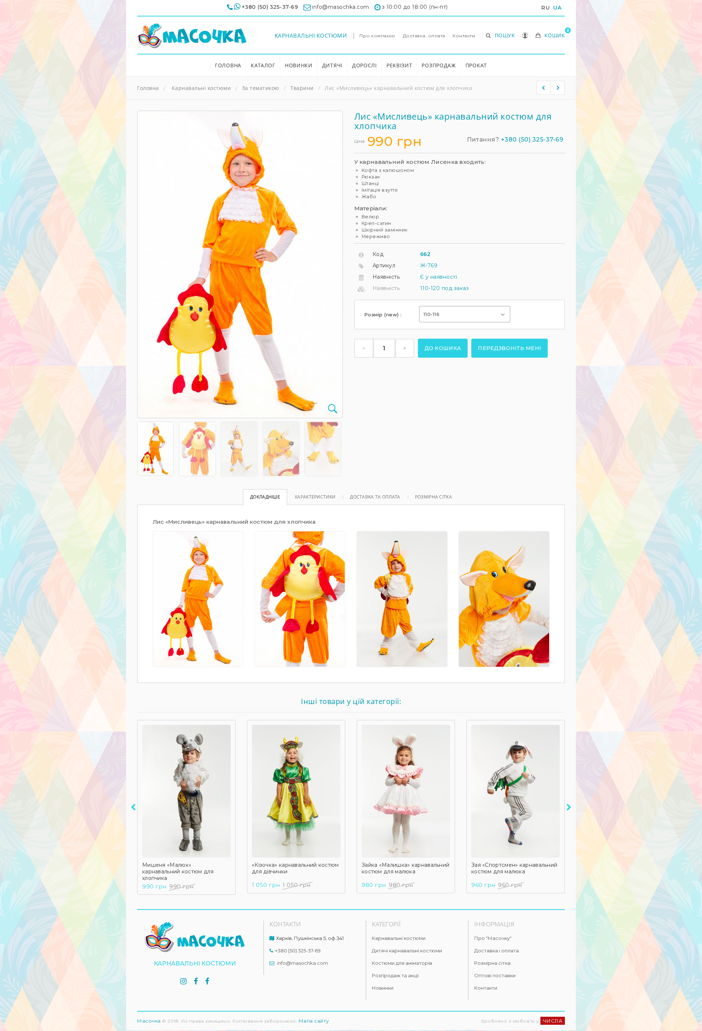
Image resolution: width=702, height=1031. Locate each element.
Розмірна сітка (433, 497)
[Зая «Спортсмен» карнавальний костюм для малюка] (515, 791)
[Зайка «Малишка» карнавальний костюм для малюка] (406, 791)
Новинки (299, 65)
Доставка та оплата (375, 497)
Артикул (384, 265)
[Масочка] (192, 35)
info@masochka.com (302, 963)
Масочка (149, 1021)
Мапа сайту (314, 1021)
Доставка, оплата (424, 35)
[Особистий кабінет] (525, 36)
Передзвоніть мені (509, 348)
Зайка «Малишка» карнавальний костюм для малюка (405, 868)
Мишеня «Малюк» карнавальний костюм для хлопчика (178, 871)
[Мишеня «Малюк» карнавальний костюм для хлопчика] (186, 791)
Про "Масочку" (493, 938)
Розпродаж (439, 65)
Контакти (464, 35)
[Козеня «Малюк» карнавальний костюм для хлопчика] (557, 87)
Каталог (263, 65)
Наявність (386, 277)
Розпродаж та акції (395, 975)
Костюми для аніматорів (402, 963)
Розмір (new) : (384, 314)
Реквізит (399, 65)
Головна (228, 65)
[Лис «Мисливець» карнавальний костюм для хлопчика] (155, 448)
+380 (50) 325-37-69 (270, 7)
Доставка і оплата (496, 950)
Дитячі (332, 65)
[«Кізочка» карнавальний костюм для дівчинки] (296, 791)
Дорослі (364, 65)
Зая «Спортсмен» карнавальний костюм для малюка (514, 868)
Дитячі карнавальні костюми (407, 950)
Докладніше (265, 497)
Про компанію (377, 35)
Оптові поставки (495, 975)
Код (378, 254)
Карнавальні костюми (311, 35)
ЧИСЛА (553, 1021)
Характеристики (315, 497)
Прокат (476, 65)
